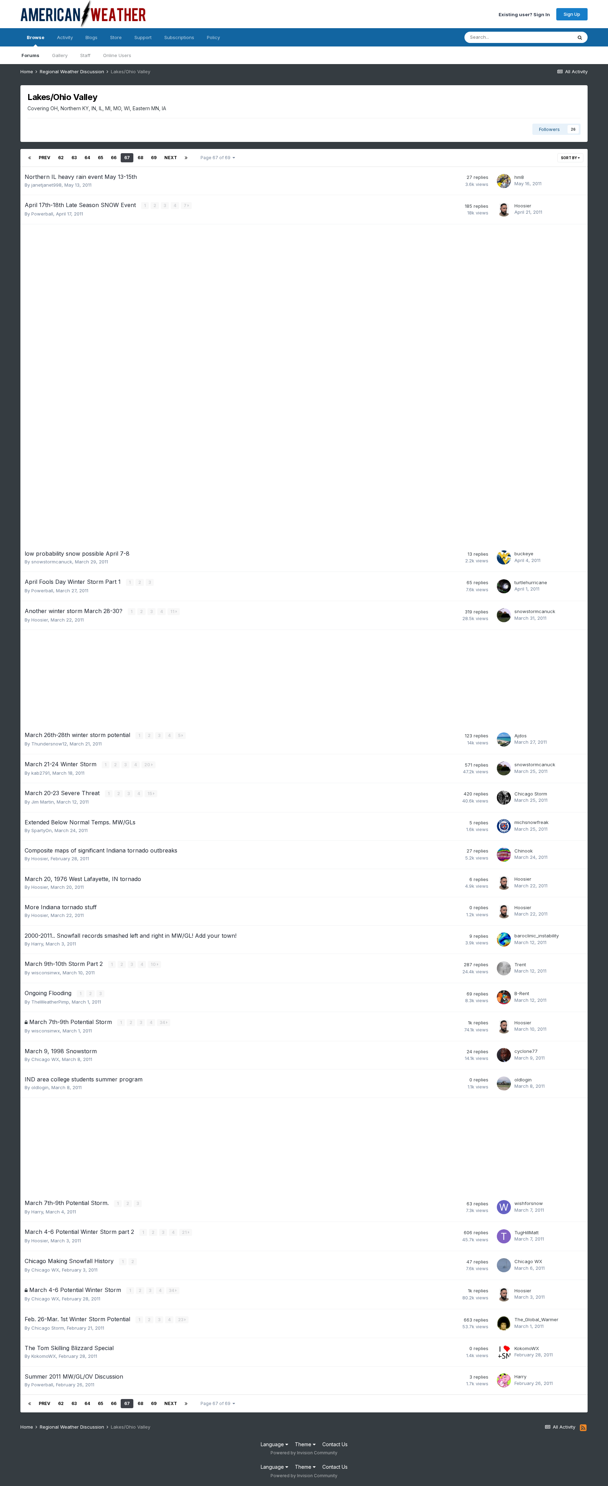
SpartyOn (41, 830)
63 (74, 157)
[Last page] (186, 157)
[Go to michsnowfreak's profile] (504, 826)
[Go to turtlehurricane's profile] (504, 586)
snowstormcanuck (51, 561)
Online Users (117, 55)
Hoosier (522, 205)
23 (181, 1319)
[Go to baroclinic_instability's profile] (504, 939)
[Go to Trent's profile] (504, 968)
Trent (520, 964)
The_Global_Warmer (536, 1319)
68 (140, 157)
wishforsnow (528, 1203)
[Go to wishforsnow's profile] (504, 1207)
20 (147, 764)
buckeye (523, 553)
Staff (85, 55)
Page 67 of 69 (217, 157)
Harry (37, 944)
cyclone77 (526, 1051)
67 (127, 157)
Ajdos (520, 735)
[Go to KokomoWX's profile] (504, 1352)
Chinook (523, 851)
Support (143, 37)
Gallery (60, 55)
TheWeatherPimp (50, 1002)
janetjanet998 (46, 185)
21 (185, 1232)
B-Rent (521, 993)
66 (113, 157)
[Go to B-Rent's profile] (504, 997)
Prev (44, 157)
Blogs (91, 37)
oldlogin (40, 1087)
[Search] (580, 37)
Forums (30, 55)
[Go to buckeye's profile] (504, 557)
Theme (304, 1444)
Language (273, 1444)
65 (100, 157)
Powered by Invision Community (304, 1452)
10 (154, 964)
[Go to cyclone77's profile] (504, 1055)
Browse (35, 37)
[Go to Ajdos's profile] (504, 739)
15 (150, 793)
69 (154, 157)
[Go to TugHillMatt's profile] (504, 1236)
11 (173, 611)
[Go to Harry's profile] (504, 1380)
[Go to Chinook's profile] (504, 855)
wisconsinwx (45, 972)
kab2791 (40, 773)
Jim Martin (42, 802)
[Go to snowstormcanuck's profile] (504, 615)
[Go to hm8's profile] (504, 181)
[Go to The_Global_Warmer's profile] (504, 1323)
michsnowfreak (531, 822)
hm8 (519, 177)
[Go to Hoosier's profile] (504, 209)
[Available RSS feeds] (583, 1428)
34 (163, 1022)
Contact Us (335, 1444)
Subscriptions (179, 37)
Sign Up (572, 14)
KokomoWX (43, 1356)
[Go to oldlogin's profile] (504, 1083)
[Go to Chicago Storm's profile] (504, 798)
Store (116, 37)
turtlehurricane (530, 582)
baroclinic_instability (536, 935)
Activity (65, 37)
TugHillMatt (526, 1232)
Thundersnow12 (49, 744)
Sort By (569, 158)
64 (87, 157)
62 (61, 157)
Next (170, 157)
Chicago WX (45, 1059)
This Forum (551, 37)
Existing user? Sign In (524, 14)
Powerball (42, 214)
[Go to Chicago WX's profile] (504, 1265)
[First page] (29, 157)
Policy (213, 37)
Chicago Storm (530, 794)
